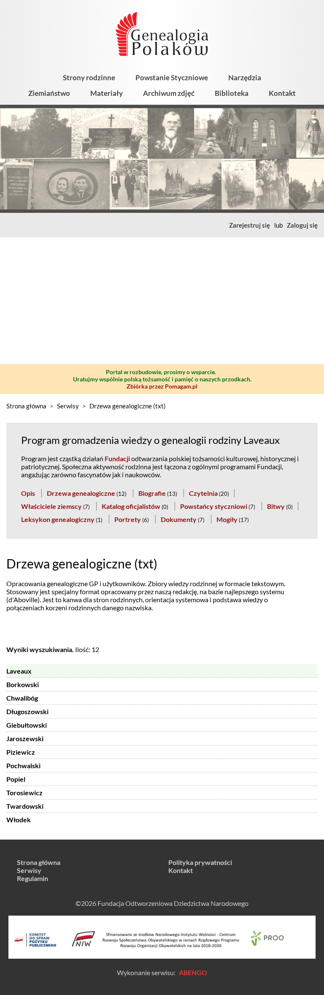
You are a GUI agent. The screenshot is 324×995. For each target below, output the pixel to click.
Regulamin (32, 878)
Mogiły (227, 519)
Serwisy (68, 406)
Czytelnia (203, 493)
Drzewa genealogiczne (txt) (127, 406)
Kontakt (282, 93)
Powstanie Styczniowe (171, 77)
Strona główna (26, 406)
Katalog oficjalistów (131, 506)
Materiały (106, 93)
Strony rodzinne (89, 77)
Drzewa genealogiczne (81, 493)
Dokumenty (179, 519)
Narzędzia (244, 77)
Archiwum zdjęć (168, 93)
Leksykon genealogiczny (57, 519)
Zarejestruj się (249, 225)
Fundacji (117, 458)
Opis (28, 493)
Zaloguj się (302, 225)
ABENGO (193, 972)
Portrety (127, 519)
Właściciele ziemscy (51, 506)
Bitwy (276, 506)
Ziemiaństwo (49, 93)
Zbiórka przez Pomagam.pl (162, 386)
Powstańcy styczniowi (213, 506)
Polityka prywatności (200, 862)
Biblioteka (231, 93)
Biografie (152, 493)
